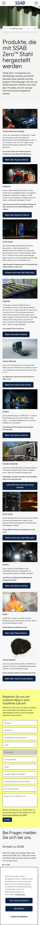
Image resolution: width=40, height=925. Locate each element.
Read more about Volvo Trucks (18, 384)
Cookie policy (20, 894)
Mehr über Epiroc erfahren (16, 435)
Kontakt (7, 819)
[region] (19, 896)
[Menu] (36, 3)
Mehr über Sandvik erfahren (17, 215)
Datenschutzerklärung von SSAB (15, 815)
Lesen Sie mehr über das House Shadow (20, 486)
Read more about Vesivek (16, 334)
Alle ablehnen (19, 909)
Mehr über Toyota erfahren (16, 159)
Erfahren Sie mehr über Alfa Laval (19, 272)
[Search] (4, 3)
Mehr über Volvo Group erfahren (19, 678)
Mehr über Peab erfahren (16, 633)
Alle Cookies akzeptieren (19, 901)
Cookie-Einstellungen (19, 916)
